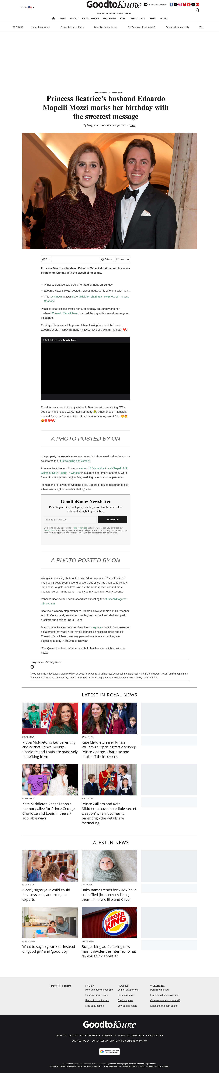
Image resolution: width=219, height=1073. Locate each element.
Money (164, 18)
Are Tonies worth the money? (141, 27)
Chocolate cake (126, 995)
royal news (56, 296)
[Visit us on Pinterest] (184, 4)
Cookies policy (80, 1041)
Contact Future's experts (84, 1035)
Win (201, 27)
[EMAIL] (33, 667)
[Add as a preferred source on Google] (109, 1051)
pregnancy (96, 627)
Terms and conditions (131, 1035)
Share (48, 259)
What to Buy (138, 18)
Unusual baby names (96, 995)
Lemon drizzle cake (128, 989)
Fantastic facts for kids (97, 1000)
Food (123, 18)
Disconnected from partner (164, 1006)
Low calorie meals (127, 1006)
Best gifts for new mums (105, 27)
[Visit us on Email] (193, 4)
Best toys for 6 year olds (177, 27)
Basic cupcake (125, 1000)
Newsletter (124, 259)
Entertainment (101, 93)
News (62, 18)
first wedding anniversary (75, 460)
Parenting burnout (159, 989)
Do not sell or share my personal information (119, 1041)
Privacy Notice (50, 530)
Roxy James (93, 125)
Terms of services (80, 528)
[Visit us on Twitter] (176, 4)
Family (74, 18)
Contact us (109, 1035)
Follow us (108, 259)
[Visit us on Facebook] (171, 4)
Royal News (117, 93)
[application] (85, 368)
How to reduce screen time (99, 989)
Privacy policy (154, 1035)
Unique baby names (40, 27)
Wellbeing (109, 18)
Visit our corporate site (146, 1064)
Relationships (90, 18)
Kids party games (94, 1006)
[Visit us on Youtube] (197, 4)
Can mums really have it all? (165, 1000)
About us (61, 1035)
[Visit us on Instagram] (180, 4)
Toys (153, 18)
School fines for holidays (72, 27)
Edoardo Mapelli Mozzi (65, 313)
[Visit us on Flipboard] (189, 4)
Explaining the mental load (164, 995)
